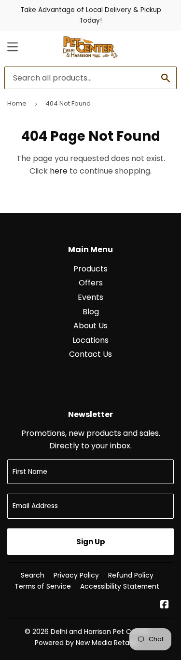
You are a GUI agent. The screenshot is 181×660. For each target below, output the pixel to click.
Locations (90, 340)
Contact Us (90, 354)
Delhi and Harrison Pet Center (100, 631)
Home (17, 103)
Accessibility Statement (119, 586)
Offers (91, 282)
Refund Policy (130, 575)
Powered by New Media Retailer (87, 642)
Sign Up (90, 542)
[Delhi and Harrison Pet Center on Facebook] (164, 605)
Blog (91, 311)
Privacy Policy (76, 575)
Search (32, 575)
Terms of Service (42, 586)
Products (90, 268)
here (59, 170)
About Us (90, 325)
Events (90, 297)
